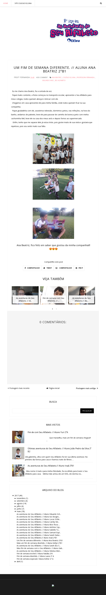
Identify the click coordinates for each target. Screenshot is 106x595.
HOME (5, 3)
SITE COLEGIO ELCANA (23, 3)
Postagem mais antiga (86, 388)
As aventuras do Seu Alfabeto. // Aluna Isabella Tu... (38, 530)
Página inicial (54, 388)
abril (18, 561)
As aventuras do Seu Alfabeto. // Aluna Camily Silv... (38, 522)
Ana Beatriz (56, 77)
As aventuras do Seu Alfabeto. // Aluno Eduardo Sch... (39, 514)
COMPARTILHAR (33, 268)
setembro (21, 501)
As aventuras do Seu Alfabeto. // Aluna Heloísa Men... (39, 551)
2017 (16, 495)
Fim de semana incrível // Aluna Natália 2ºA (35, 553)
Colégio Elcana (69, 77)
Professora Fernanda (85, 77)
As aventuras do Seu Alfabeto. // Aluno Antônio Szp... (39, 527)
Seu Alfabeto (60, 80)
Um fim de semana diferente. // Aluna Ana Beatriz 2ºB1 (40, 540)
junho (19, 509)
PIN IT (80, 268)
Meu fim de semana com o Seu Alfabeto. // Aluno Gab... (40, 548)
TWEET (49, 268)
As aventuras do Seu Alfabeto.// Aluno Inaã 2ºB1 (37, 537)
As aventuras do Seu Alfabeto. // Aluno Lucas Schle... (38, 519)
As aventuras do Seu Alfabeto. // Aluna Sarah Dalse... (39, 535)
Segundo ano (48, 80)
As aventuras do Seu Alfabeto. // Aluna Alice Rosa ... (38, 524)
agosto (20, 503)
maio (19, 511)
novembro (21, 498)
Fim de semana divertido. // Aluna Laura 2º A (35, 556)
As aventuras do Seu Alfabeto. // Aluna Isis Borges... (38, 516)
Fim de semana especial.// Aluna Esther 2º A (35, 559)
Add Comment (42, 77)
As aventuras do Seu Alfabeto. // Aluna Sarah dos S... (38, 545)
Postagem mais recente (19, 388)
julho (19, 506)
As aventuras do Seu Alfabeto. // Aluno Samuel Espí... (39, 532)
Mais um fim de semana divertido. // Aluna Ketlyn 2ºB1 (39, 543)
